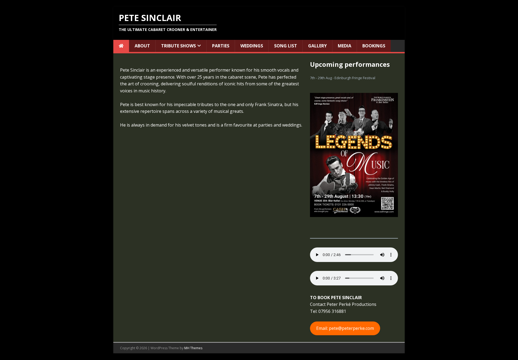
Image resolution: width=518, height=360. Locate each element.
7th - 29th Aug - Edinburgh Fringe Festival (342, 77)
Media (344, 46)
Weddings (251, 46)
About (142, 46)
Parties (220, 46)
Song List (285, 46)
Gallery (317, 46)
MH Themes (193, 348)
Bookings (373, 46)
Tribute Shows (178, 46)
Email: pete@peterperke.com (345, 328)
